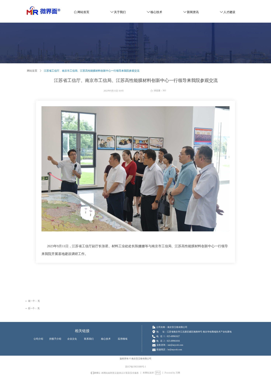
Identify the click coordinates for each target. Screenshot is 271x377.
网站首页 (32, 70)
